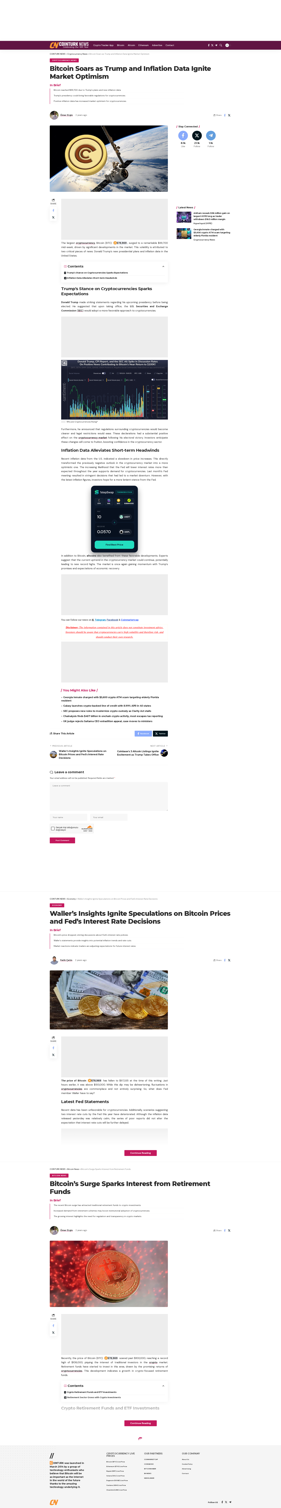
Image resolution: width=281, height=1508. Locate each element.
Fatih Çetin (66, 960)
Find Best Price (114, 544)
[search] (220, 45)
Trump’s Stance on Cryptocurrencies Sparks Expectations (97, 272)
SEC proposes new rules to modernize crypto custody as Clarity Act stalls (107, 711)
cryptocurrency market (92, 437)
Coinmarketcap (130, 619)
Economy (57, 905)
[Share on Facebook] (225, 115)
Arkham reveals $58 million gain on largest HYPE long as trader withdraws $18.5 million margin (211, 216)
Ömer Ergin (66, 115)
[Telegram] (216, 45)
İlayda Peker (67, 1500)
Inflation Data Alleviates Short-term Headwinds (92, 278)
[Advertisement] (140, 20)
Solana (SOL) (59, 1446)
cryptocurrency (85, 243)
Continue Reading (140, 1152)
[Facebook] (208, 45)
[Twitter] (212, 45)
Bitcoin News (59, 1175)
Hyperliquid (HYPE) (202, 223)
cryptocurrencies (71, 1088)
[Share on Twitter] (229, 115)
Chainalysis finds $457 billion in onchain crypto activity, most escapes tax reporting (113, 716)
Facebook (112, 619)
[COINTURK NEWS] (69, 45)
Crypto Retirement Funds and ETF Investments (91, 1392)
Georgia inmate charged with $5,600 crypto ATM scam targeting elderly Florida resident (211, 232)
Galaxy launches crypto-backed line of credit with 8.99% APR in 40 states (107, 705)
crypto (153, 1362)
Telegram (100, 619)
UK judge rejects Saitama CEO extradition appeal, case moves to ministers (107, 721)
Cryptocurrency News (64, 60)
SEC (80, 310)
